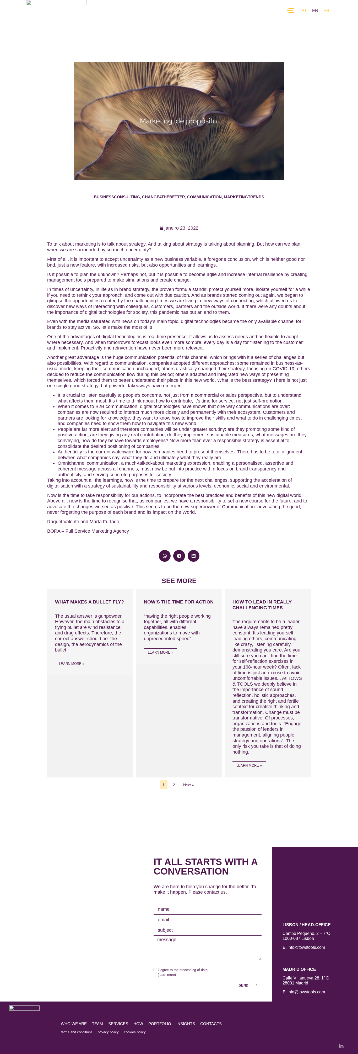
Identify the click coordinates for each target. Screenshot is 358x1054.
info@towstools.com (306, 947)
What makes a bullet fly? (89, 602)
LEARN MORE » (71, 664)
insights (185, 1023)
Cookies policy (135, 1032)
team (97, 1023)
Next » (188, 785)
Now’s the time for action (179, 602)
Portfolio (159, 1023)
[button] (179, 197)
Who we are (74, 1023)
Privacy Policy (108, 1032)
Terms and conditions (77, 1032)
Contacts (211, 1023)
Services (118, 1023)
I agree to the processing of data (183, 970)
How (138, 1023)
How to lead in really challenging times (262, 604)
